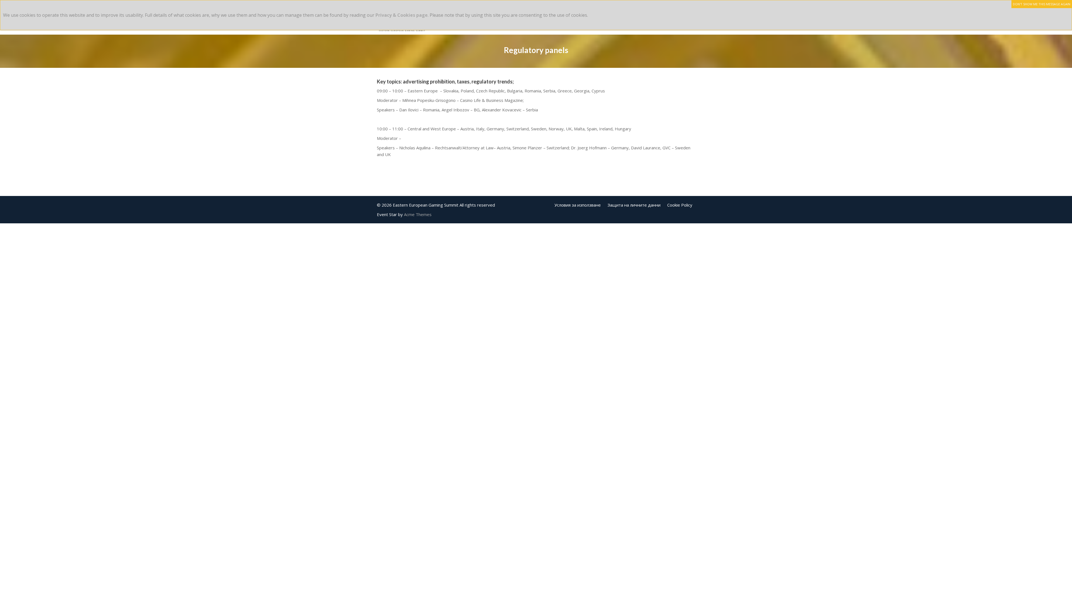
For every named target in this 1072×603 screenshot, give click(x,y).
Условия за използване (577, 205)
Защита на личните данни (634, 205)
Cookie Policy (679, 205)
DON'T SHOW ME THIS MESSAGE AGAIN (1041, 4)
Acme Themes (418, 214)
